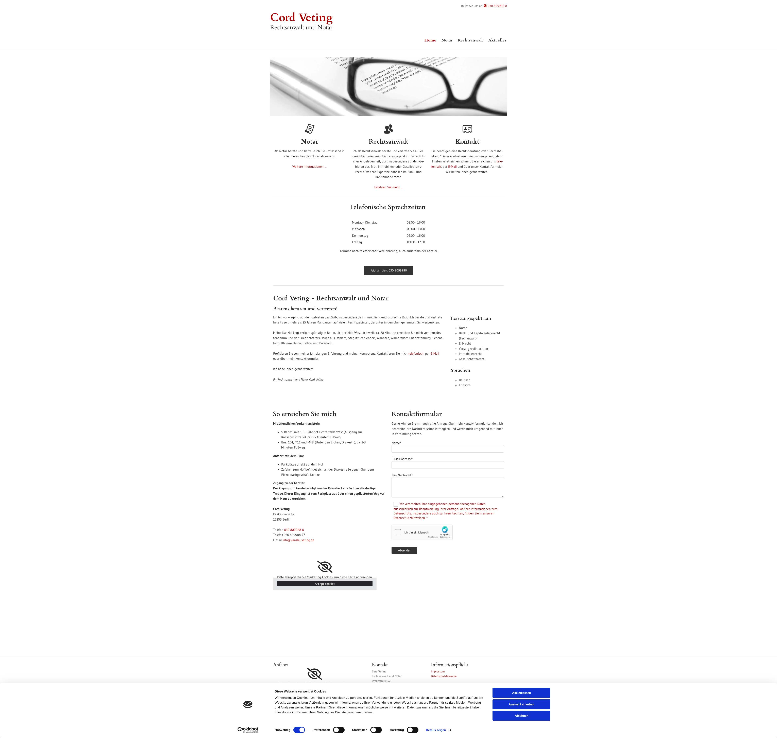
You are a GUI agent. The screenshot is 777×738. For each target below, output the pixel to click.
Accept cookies (325, 584)
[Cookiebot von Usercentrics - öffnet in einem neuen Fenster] (248, 730)
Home (430, 40)
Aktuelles (497, 40)
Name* (396, 443)
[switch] (339, 730)
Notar (447, 40)
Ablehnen (521, 715)
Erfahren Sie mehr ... (388, 187)
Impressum (438, 671)
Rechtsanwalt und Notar (301, 27)
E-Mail (452, 166)
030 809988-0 (495, 6)
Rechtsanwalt (470, 40)
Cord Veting (301, 17)
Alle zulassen (521, 693)
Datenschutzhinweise (444, 676)
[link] (324, 567)
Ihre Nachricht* (402, 475)
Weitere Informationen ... (309, 166)
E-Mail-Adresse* (402, 459)
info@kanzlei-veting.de (298, 540)
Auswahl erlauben (521, 704)
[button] (388, 270)
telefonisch (416, 353)
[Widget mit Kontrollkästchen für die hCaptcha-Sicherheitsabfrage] (422, 532)
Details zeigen (436, 730)
